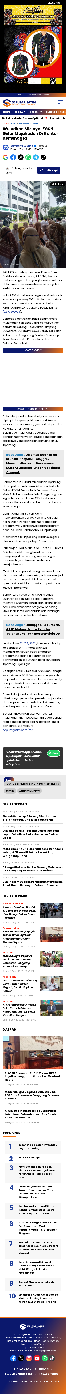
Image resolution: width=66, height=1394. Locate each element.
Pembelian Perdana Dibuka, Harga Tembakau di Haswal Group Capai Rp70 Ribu (36, 1210)
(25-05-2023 (11, 311)
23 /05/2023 (28, 643)
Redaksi (43, 1368)
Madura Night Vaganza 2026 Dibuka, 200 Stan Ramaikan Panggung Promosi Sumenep (17, 961)
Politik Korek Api (29, 1157)
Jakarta (10, 791)
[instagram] (29, 1360)
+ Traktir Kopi (49, 170)
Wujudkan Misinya (29, 791)
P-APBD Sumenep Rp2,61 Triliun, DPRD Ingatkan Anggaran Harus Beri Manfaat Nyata (19, 937)
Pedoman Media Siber (19, 1373)
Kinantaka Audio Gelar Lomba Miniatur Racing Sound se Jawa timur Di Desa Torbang (38, 1298)
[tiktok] (52, 1360)
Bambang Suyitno (21, 145)
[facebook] (13, 1360)
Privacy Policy (48, 1373)
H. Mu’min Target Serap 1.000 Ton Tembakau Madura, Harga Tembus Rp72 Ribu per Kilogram (37, 1228)
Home (6, 112)
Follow (53, 753)
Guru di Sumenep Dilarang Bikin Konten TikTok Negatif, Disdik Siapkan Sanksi (20, 986)
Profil (35, 123)
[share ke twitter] (21, 159)
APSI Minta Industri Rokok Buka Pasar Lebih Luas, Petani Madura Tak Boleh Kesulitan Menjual (19, 1010)
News (13, 123)
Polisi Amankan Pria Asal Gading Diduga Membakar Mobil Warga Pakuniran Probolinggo (36, 1268)
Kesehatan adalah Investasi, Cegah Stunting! (37, 1146)
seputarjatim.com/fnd (18, 730)
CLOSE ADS (54, 3)
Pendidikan (25, 123)
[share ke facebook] (14, 159)
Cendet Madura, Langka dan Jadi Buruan (37, 1283)
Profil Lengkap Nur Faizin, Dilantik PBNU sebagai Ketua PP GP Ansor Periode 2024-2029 (37, 1172)
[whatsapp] (45, 1360)
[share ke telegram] (36, 159)
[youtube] (37, 1360)
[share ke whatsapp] (29, 159)
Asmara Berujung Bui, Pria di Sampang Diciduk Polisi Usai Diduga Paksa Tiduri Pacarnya (19, 913)
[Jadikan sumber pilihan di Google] (6, 159)
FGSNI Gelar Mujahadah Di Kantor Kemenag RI (33, 784)
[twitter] (21, 1360)
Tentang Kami (23, 1368)
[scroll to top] (61, 1373)
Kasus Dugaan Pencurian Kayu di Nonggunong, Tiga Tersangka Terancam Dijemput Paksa (35, 1192)
